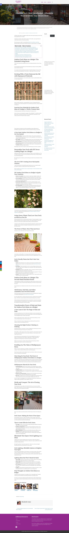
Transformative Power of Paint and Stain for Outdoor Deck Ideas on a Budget (27, 53)
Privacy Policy (18, 520)
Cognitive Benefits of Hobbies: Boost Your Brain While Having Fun (49, 123)
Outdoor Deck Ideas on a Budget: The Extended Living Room (25, 47)
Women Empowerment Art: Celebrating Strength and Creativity (49, 134)
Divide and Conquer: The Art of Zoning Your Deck (23, 55)
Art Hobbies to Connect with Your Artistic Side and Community (49, 149)
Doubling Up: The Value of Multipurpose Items (23, 54)
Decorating (22, 496)
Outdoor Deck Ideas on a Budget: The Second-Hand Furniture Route (27, 51)
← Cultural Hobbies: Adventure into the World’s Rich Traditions (24, 509)
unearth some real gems (29, 294)
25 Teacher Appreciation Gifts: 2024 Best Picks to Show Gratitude (48, 130)
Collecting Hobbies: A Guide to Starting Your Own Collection (49, 145)
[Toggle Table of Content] (40, 46)
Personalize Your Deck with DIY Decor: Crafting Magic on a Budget (26, 49)
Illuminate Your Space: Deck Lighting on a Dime (23, 56)
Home (42, 2)
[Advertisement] (28, 122)
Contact (49, 2)
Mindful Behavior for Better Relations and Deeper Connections (49, 138)
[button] (1, 4)
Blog (45, 2)
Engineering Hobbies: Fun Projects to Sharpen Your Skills (49, 141)
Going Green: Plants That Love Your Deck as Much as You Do (25, 50)
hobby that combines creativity (33, 42)
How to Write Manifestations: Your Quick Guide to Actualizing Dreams (49, 126)
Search (45, 33)
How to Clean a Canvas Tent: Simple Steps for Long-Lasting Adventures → (44, 509)
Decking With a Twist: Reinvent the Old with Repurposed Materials (26, 48)
